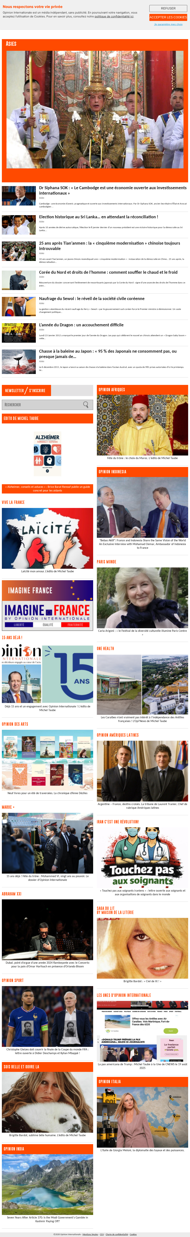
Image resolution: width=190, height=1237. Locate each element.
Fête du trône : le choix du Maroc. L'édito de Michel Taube (142, 458)
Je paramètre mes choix (168, 24)
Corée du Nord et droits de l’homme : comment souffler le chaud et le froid (108, 272)
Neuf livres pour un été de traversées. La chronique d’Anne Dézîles (47, 793)
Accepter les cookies (168, 17)
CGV (102, 1234)
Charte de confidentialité (117, 1234)
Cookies (133, 1234)
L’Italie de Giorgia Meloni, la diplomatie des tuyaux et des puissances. (142, 1150)
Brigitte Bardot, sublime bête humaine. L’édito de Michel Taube (47, 1135)
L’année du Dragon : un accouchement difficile (81, 325)
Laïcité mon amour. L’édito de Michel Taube (47, 571)
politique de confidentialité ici (114, 16)
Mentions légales (90, 1234)
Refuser (168, 8)
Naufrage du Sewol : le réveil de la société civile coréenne (92, 299)
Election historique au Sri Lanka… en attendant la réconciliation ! (98, 217)
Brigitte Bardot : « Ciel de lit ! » (142, 981)
